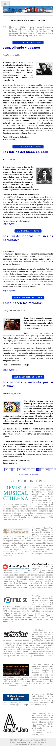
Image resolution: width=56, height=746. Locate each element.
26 (19, 470)
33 (51, 470)
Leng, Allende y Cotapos (22, 47)
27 (24, 470)
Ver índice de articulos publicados (28, 474)
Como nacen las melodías (23, 303)
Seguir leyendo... (10, 140)
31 (42, 470)
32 (47, 470)
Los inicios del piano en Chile (26, 152)
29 (33, 470)
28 (28, 470)
